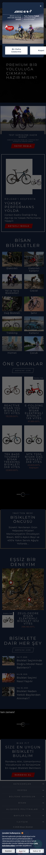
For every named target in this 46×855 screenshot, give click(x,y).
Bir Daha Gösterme (16, 50)
